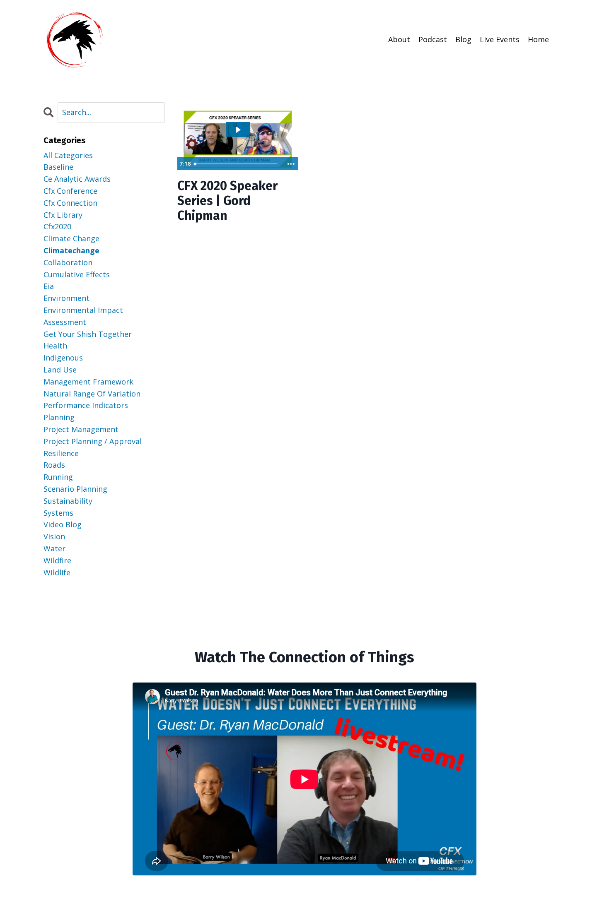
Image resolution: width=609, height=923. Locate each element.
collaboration (68, 262)
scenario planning (75, 489)
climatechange (71, 250)
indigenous (63, 358)
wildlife (57, 572)
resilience (61, 453)
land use (60, 370)
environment (66, 298)
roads (54, 465)
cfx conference (70, 191)
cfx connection (70, 203)
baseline (58, 167)
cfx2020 (57, 226)
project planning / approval (93, 441)
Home (538, 39)
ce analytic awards (77, 179)
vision (54, 536)
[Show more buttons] (291, 164)
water (54, 548)
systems (58, 513)
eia (49, 286)
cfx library (63, 215)
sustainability (68, 501)
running (58, 477)
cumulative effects (77, 274)
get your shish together (88, 334)
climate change (71, 238)
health (55, 346)
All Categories (68, 155)
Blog (463, 39)
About (399, 39)
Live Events (500, 39)
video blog (63, 524)
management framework (88, 382)
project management (81, 429)
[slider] (237, 164)
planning (59, 417)
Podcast (432, 39)
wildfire (57, 560)
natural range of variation (92, 394)
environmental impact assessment (83, 316)
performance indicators (86, 405)
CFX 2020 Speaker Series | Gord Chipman (227, 200)
